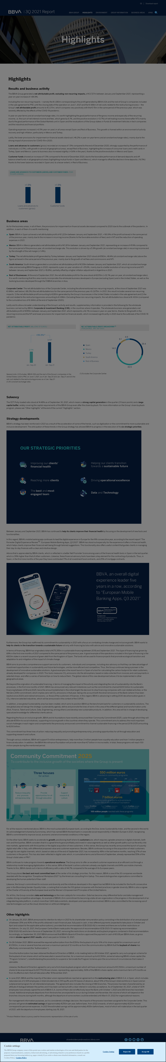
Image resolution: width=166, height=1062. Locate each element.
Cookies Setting (108, 1052)
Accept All (145, 1052)
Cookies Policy (21, 1058)
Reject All (126, 1052)
